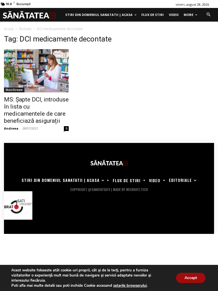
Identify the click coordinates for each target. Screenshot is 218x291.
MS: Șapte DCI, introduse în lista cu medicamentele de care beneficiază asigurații (36, 110)
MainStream (14, 90)
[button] (208, 15)
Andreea (11, 128)
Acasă (9, 28)
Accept (191, 277)
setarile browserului (130, 285)
